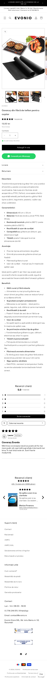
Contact (8, 529)
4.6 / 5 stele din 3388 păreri (23, 484)
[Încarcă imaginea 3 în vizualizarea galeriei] (35, 96)
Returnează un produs (14, 556)
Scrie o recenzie (23, 416)
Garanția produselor (13, 592)
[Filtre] (4, 423)
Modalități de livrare (13, 582)
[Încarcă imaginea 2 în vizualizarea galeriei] (23, 96)
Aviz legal (41, 677)
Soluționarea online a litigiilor (17, 551)
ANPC (7, 540)
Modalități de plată (12, 576)
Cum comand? (11, 571)
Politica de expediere (12, 677)
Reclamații (9, 535)
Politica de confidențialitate (16, 673)
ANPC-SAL (9, 545)
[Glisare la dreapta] (44, 97)
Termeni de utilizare (35, 673)
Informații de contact (29, 677)
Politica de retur (11, 587)
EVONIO (17, 669)
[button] (4, 18)
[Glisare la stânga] (2, 97)
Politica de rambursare (30, 669)
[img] (23, 481)
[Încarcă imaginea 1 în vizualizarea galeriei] (11, 96)
